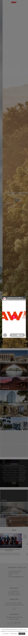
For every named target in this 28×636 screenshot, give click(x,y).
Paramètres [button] (13, 633)
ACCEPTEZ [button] (21, 633)
